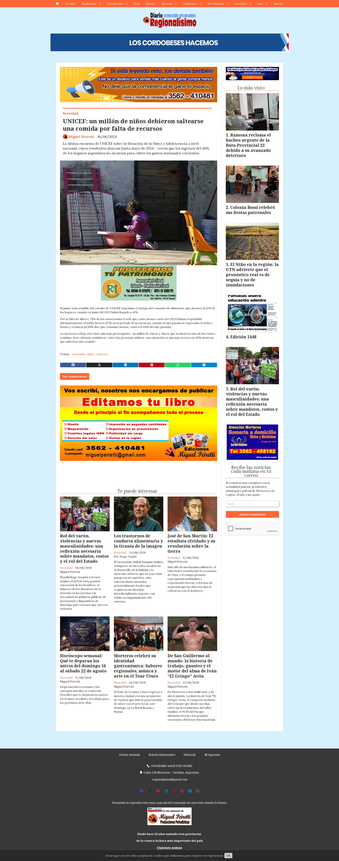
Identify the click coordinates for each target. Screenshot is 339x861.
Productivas (216, 3)
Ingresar (213, 755)
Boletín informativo (162, 755)
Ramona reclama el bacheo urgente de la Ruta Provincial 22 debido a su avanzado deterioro (248, 145)
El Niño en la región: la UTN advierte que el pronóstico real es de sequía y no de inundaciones (252, 274)
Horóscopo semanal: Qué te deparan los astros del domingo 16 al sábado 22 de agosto (83, 663)
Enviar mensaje (129, 755)
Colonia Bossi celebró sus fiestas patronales (250, 209)
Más (260, 3)
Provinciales (115, 3)
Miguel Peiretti (81, 137)
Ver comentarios (75, 376)
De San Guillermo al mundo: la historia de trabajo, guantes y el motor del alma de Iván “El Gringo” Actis (192, 666)
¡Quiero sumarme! (252, 514)
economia (78, 354)
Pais (137, 3)
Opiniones (190, 3)
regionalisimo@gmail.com (169, 779)
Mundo (150, 3)
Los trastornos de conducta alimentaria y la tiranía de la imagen (138, 541)
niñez (90, 354)
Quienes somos (169, 847)
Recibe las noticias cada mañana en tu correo (251, 471)
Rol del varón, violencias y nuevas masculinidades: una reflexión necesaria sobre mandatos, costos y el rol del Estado (84, 548)
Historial (189, 755)
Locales (70, 3)
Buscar (278, 3)
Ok (228, 855)
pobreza (102, 354)
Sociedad (240, 3)
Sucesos (167, 3)
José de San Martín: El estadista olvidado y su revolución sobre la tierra (191, 543)
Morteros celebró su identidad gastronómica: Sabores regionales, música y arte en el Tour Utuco (138, 666)
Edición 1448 (243, 337)
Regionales (89, 3)
